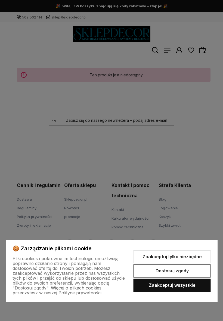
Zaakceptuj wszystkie (172, 285)
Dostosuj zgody (172, 270)
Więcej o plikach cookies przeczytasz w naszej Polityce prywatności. (58, 290)
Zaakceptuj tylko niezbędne (172, 256)
